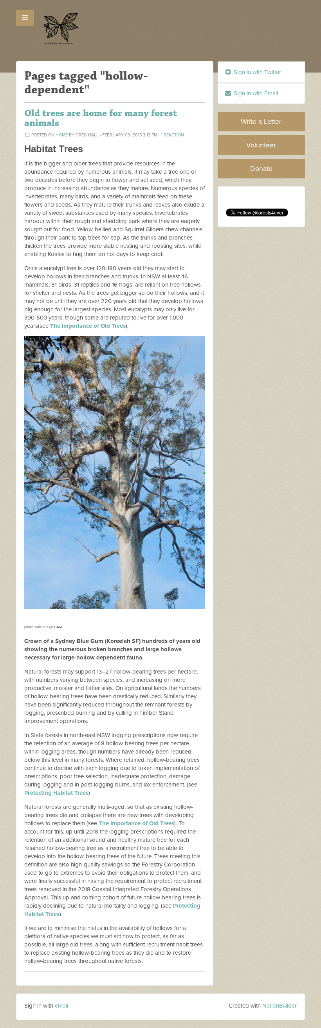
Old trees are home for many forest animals (100, 118)
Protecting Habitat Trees (56, 792)
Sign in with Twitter (256, 72)
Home (62, 135)
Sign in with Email (255, 93)
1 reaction (172, 135)
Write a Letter (261, 121)
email (61, 1005)
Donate (261, 168)
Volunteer (261, 145)
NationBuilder (279, 1005)
